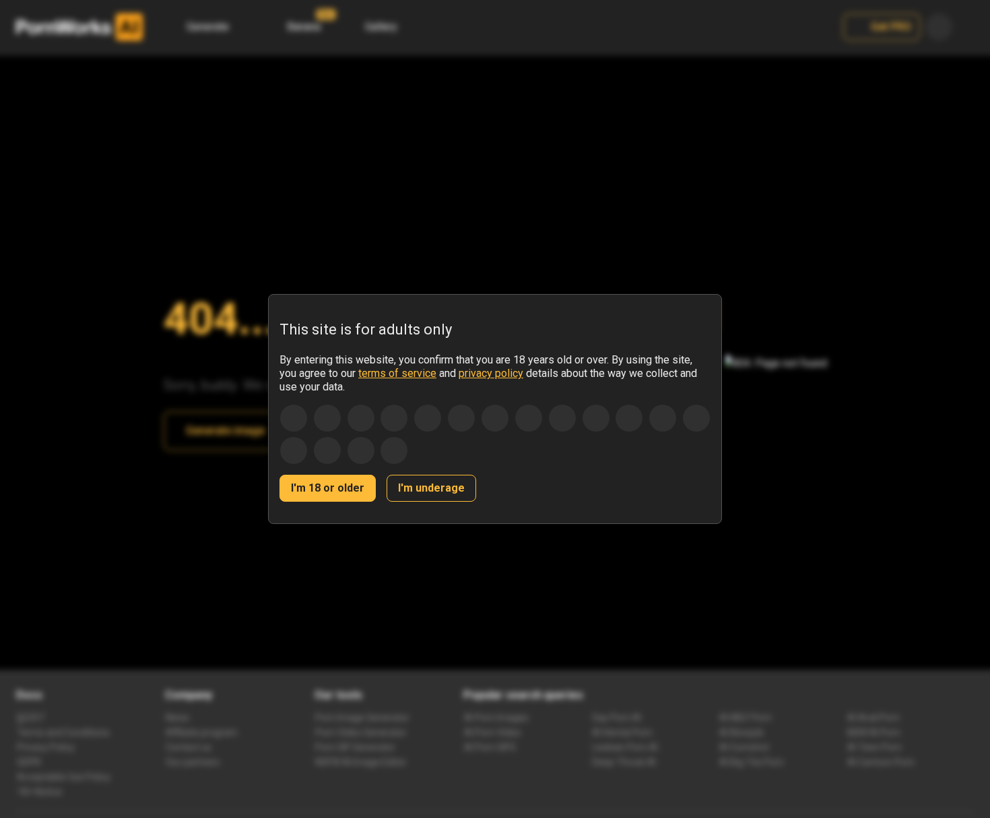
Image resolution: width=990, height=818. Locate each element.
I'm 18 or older (327, 487)
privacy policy (491, 373)
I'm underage (431, 487)
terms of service (397, 373)
